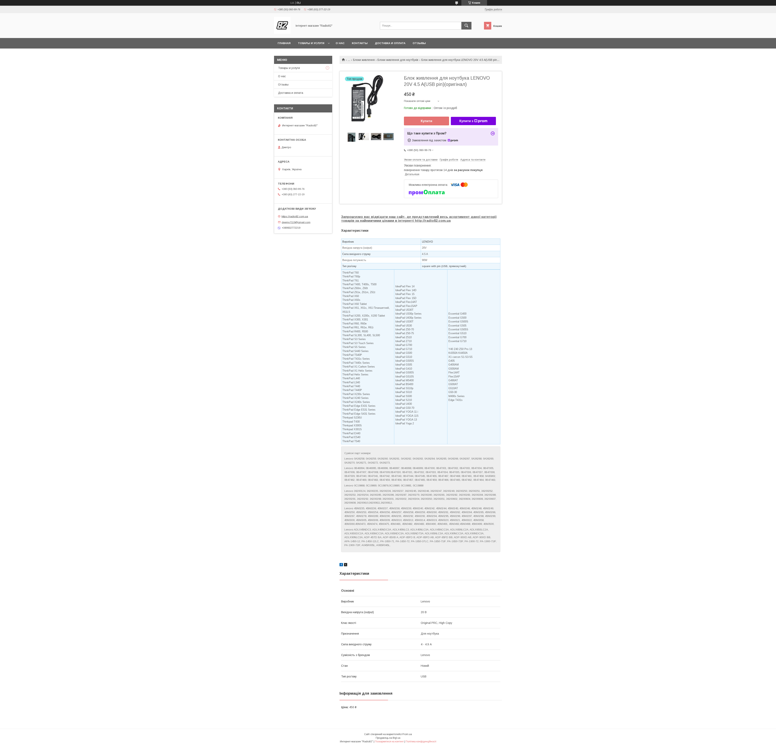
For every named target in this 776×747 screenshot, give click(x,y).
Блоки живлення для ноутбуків (397, 59)
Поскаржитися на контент (389, 741)
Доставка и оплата (390, 43)
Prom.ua (407, 734)
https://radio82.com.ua (295, 216)
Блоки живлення (364, 59)
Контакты (360, 43)
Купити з (466, 121)
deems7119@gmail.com (296, 222)
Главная (284, 43)
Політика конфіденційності (421, 741)
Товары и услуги (311, 43)
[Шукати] (466, 26)
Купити (426, 121)
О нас (340, 43)
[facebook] (341, 565)
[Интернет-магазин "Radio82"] (282, 32)
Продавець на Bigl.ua (388, 737)
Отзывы (419, 43)
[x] (345, 565)
